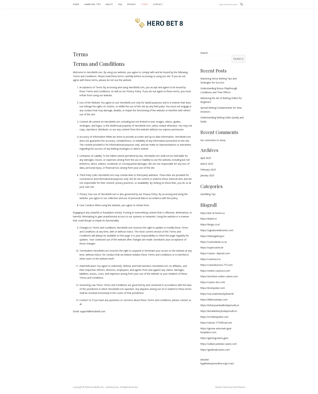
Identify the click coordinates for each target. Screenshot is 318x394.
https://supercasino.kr (211, 247)
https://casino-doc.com (212, 282)
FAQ (120, 4)
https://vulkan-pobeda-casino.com (218, 343)
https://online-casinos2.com (215, 270)
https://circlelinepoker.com (214, 316)
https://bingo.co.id (209, 224)
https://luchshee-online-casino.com (219, 276)
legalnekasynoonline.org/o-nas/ (217, 363)
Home (76, 4)
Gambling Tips (92, 4)
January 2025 (207, 175)
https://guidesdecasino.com (215, 349)
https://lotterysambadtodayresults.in (219, 305)
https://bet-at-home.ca (212, 213)
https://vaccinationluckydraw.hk (217, 293)
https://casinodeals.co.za (213, 241)
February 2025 (208, 169)
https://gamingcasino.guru (214, 338)
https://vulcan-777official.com (216, 322)
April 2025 (205, 158)
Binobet (204, 359)
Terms (144, 4)
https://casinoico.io (210, 259)
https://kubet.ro (208, 218)
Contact (158, 4)
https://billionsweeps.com (214, 299)
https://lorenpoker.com (212, 288)
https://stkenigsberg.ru (212, 236)
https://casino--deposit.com (215, 253)
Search (204, 52)
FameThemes (239, 387)
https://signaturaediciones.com (216, 230)
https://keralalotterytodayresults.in (218, 311)
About (109, 4)
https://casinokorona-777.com (216, 264)
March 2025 (206, 163)
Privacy (131, 4)
